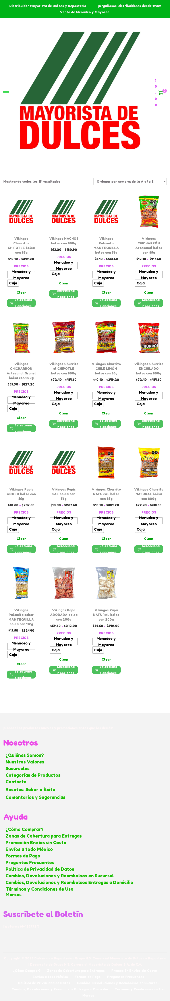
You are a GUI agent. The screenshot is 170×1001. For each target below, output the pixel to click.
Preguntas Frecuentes (30, 862)
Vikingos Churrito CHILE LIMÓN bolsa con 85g (106, 368)
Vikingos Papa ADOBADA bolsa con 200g (63, 614)
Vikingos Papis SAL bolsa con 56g (64, 493)
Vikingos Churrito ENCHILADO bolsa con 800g (148, 368)
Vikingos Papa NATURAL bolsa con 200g (106, 614)
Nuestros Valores (25, 762)
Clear (21, 292)
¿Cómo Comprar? (25, 829)
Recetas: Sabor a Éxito (30, 789)
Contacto (16, 782)
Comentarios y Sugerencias (35, 797)
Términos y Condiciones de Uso (39, 889)
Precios (21, 266)
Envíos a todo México (29, 849)
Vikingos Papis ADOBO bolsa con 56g (21, 493)
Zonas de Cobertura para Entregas (44, 836)
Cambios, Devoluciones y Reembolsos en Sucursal (60, 876)
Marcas (13, 894)
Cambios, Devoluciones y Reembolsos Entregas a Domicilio (69, 882)
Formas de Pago (23, 856)
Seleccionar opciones (23, 303)
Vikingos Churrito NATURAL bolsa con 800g (148, 493)
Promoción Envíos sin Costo (36, 842)
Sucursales (17, 768)
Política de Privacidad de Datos (40, 869)
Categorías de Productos (33, 775)
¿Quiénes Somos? (25, 755)
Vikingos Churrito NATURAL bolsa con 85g (106, 493)
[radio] (21, 274)
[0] (160, 92)
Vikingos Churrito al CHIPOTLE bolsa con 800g (63, 368)
